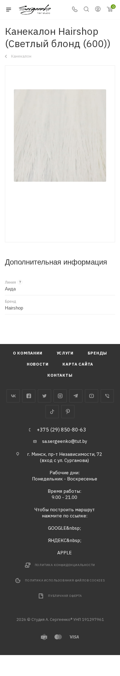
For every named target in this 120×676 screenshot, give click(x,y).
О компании (27, 353)
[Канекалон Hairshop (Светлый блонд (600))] (60, 135)
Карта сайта (77, 364)
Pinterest (67, 411)
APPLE (64, 553)
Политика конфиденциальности (65, 565)
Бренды (97, 353)
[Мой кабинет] (98, 10)
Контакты (59, 375)
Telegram (75, 396)
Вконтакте (13, 396)
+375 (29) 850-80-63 (61, 429)
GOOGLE (57, 528)
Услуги (65, 353)
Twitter (44, 396)
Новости (38, 364)
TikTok (52, 411)
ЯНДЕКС (57, 540)
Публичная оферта (65, 596)
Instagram (60, 396)
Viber (107, 396)
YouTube (91, 396)
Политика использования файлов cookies (65, 580)
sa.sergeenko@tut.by (64, 441)
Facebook (28, 396)
